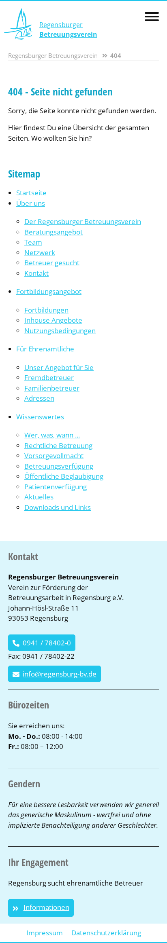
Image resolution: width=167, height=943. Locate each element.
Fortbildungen (46, 310)
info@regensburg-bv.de (59, 674)
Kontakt (36, 273)
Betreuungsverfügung (58, 466)
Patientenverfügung (55, 486)
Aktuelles (39, 496)
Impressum (44, 932)
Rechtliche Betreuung (58, 445)
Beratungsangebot (53, 232)
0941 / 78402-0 (47, 642)
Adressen (39, 398)
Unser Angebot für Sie (59, 367)
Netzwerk (39, 252)
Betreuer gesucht (51, 262)
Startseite (31, 192)
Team (33, 242)
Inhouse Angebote (53, 320)
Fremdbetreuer (49, 377)
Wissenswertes (40, 416)
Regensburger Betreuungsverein (53, 55)
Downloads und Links (57, 507)
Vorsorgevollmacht (54, 455)
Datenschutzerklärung (106, 932)
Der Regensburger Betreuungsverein (82, 221)
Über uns (30, 203)
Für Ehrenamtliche (45, 348)
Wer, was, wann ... (52, 435)
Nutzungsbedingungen (60, 330)
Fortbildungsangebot (48, 291)
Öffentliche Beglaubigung (63, 476)
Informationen (46, 907)
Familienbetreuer (51, 388)
